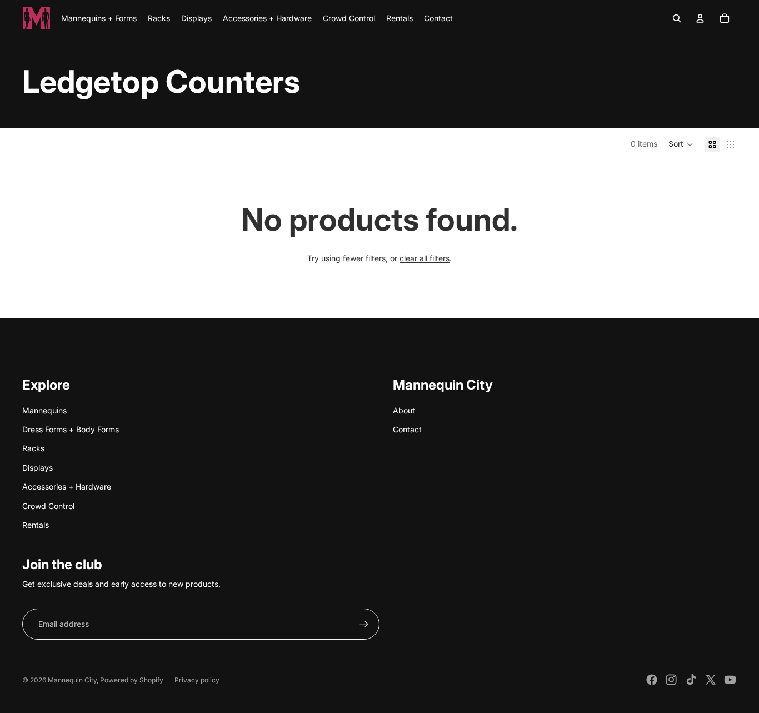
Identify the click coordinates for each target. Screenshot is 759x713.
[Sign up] (363, 624)
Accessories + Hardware (66, 486)
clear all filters (425, 258)
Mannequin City (72, 680)
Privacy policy (196, 680)
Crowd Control (48, 506)
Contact (407, 429)
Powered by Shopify (131, 680)
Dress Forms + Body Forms (70, 429)
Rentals (35, 525)
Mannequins (44, 410)
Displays (37, 467)
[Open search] (677, 18)
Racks (33, 448)
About (404, 410)
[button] (680, 144)
